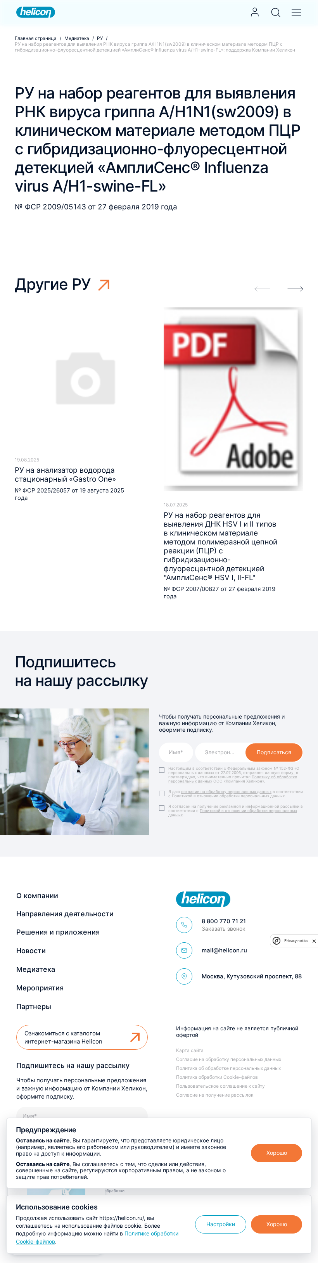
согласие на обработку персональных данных (226, 791)
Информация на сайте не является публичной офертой (237, 1031)
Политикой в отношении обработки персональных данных (232, 812)
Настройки (220, 1224)
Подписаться (274, 752)
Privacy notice (296, 940)
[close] (314, 940)
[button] (295, 289)
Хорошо (276, 1152)
